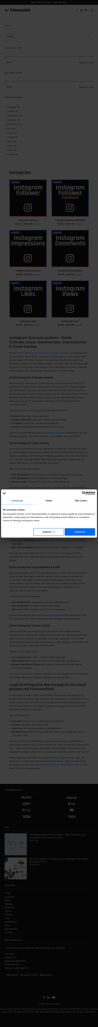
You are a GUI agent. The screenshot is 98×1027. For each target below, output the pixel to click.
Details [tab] (49, 501)
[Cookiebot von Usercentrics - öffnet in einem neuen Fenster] (84, 493)
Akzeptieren (80, 532)
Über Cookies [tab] (81, 501)
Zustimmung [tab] (17, 501)
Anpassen (47, 532)
